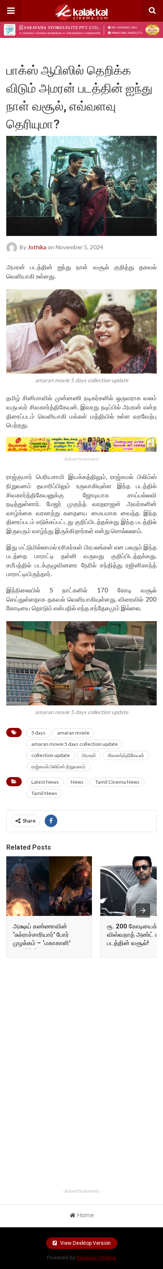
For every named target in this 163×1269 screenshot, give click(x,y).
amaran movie (73, 733)
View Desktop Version (85, 1243)
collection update (50, 755)
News (77, 782)
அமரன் (89, 755)
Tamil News (44, 793)
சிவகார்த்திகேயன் (126, 755)
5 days (38, 733)
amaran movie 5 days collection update (74, 744)
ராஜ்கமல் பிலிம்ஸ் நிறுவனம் (58, 766)
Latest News (45, 782)
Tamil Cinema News (117, 782)
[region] (81, 1017)
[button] (11, 11)
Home (85, 1215)
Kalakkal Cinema (96, 1257)
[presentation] (143, 910)
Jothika (37, 247)
